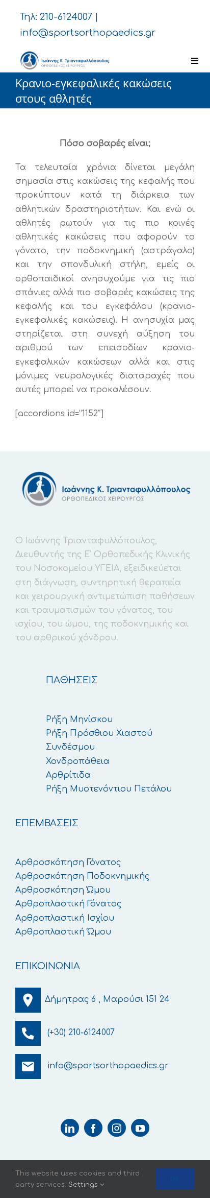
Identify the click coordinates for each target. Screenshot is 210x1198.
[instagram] (117, 1128)
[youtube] (140, 1128)
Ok (175, 1178)
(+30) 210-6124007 (81, 1032)
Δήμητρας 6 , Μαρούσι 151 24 (107, 999)
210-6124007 (66, 17)
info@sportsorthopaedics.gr (87, 33)
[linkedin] (70, 1128)
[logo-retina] (64, 53)
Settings (84, 1184)
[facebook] (93, 1128)
